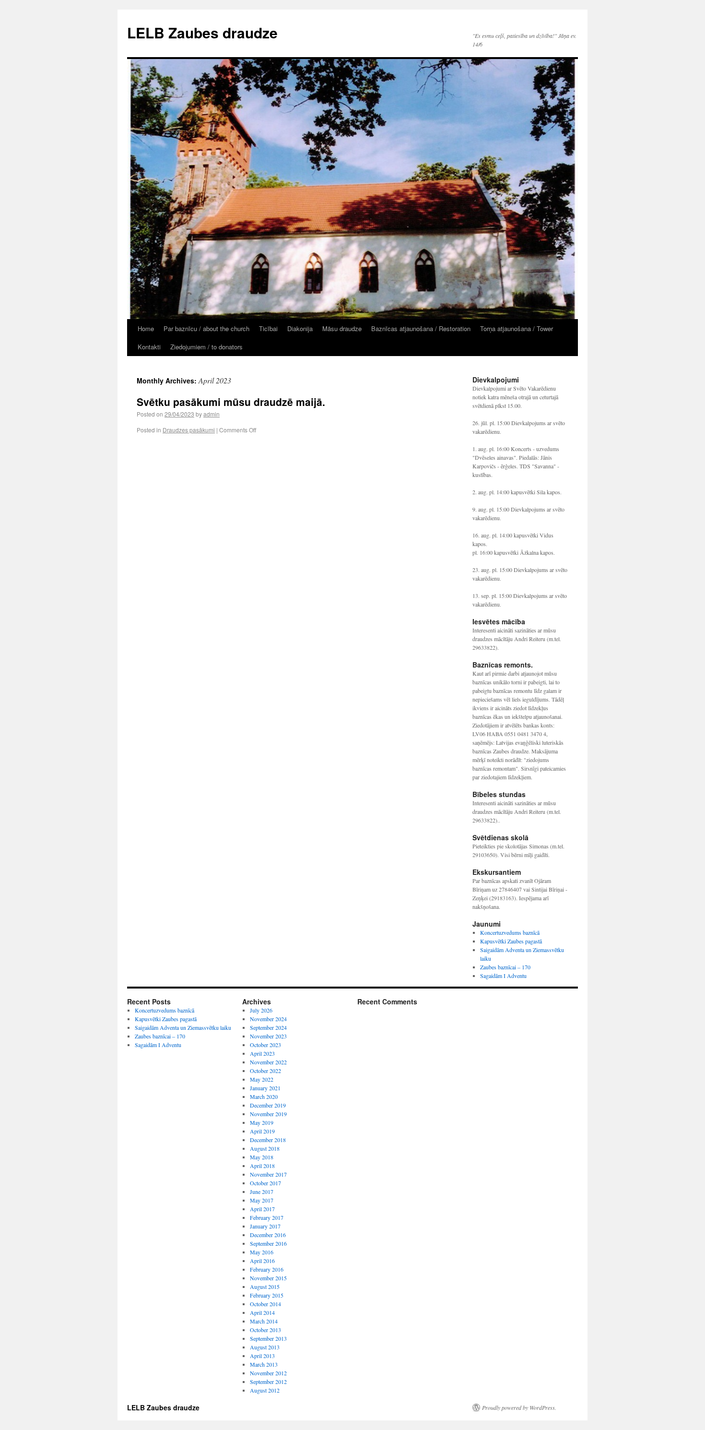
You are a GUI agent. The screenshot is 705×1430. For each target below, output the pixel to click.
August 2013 (265, 1347)
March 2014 (264, 1321)
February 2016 (266, 1269)
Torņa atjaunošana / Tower (516, 328)
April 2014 (262, 1312)
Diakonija (300, 328)
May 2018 (261, 1157)
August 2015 (265, 1286)
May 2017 (261, 1200)
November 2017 (268, 1174)
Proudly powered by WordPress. (519, 1407)
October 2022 (265, 1070)
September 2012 (268, 1381)
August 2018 (265, 1148)
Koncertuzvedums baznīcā (510, 932)
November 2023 (268, 1036)
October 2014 (265, 1304)
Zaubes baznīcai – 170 (505, 967)
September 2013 (268, 1338)
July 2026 (261, 1010)
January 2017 (265, 1226)
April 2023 (262, 1053)
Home (146, 328)
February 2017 (266, 1217)
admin (211, 414)
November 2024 (268, 1019)
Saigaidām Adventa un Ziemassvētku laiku (183, 1027)
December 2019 (268, 1105)
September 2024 (268, 1027)
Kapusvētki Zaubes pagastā (511, 941)
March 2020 (264, 1096)
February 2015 (266, 1295)
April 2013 (262, 1355)
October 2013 (265, 1330)
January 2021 (265, 1088)
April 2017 (262, 1209)
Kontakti (149, 346)
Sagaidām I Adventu (503, 975)
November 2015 (268, 1278)
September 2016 (268, 1243)
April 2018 (262, 1165)
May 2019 (261, 1122)
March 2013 (264, 1364)
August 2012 (265, 1390)
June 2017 (261, 1191)
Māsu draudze (342, 328)
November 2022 (268, 1062)
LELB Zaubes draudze (202, 32)
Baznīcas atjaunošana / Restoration (420, 328)
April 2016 (262, 1260)
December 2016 (268, 1235)
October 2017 (265, 1183)
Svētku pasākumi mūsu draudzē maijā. (231, 401)
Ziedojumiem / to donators (206, 346)
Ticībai (268, 328)
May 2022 (261, 1079)
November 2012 (268, 1373)
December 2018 (268, 1140)
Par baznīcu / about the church (206, 328)
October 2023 (265, 1045)
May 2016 (261, 1252)
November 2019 (268, 1114)
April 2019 (262, 1131)
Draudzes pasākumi (189, 430)
